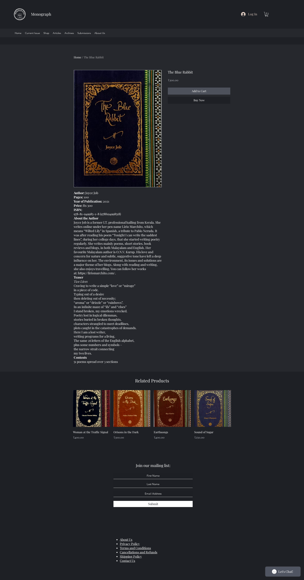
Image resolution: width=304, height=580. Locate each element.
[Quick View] (91, 408)
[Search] (234, 19)
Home (77, 57)
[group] (152, 417)
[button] (266, 14)
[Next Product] (236, 408)
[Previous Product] (68, 408)
